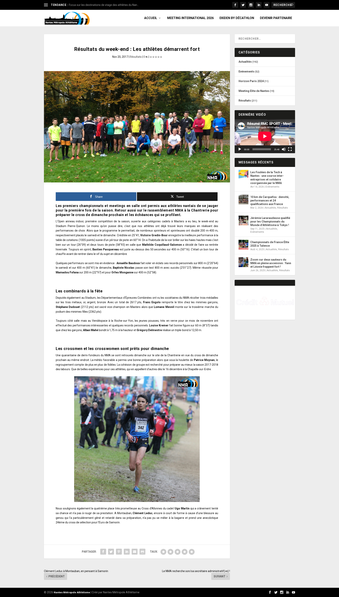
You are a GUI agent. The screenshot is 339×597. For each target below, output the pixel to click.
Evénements (246, 71)
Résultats (136, 56)
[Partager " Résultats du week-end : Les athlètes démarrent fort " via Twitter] (111, 552)
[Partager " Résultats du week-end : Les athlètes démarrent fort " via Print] (142, 552)
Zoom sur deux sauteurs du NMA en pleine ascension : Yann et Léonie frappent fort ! (270, 263)
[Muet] (284, 149)
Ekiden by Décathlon (237, 18)
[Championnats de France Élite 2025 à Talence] (243, 245)
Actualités (245, 61)
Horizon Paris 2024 (251, 81)
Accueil (150, 18)
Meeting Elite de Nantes (254, 90)
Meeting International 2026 (190, 18)
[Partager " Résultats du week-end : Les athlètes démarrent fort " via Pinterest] (119, 552)
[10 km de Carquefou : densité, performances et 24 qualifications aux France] (243, 199)
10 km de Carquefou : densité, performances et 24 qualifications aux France (269, 200)
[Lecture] (240, 149)
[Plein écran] (290, 149)
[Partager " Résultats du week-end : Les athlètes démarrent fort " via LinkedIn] (127, 552)
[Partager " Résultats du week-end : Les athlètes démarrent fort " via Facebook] (103, 552)
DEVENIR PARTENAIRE (276, 18)
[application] (265, 136)
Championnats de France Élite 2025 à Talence (269, 244)
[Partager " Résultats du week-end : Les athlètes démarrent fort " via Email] (135, 552)
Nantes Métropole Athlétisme (72, 592)
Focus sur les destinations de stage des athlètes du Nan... (104, 4)
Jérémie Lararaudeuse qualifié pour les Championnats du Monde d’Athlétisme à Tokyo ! (270, 221)
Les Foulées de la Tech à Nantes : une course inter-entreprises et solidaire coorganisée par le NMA (267, 178)
